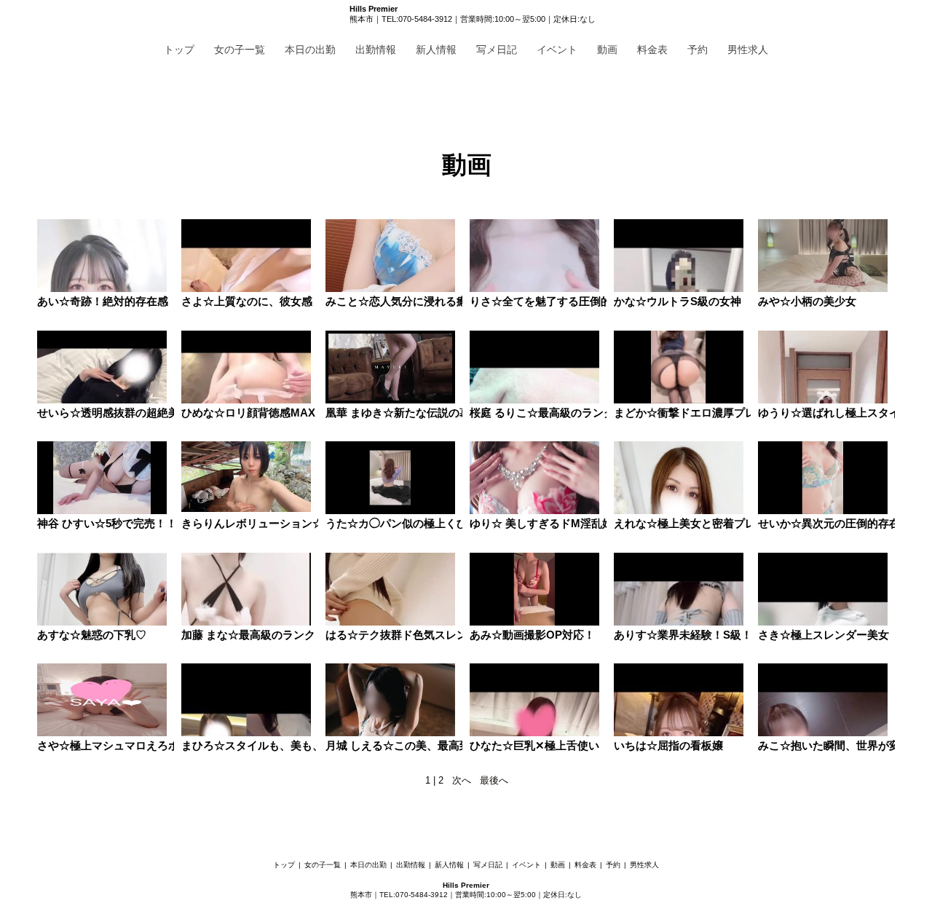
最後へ (494, 780)
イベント (557, 49)
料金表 (652, 49)
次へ (461, 780)
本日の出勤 (310, 49)
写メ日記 (496, 49)
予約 (697, 49)
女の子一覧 (239, 49)
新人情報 (436, 49)
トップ (179, 49)
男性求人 (747, 49)
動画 (607, 49)
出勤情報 (375, 49)
